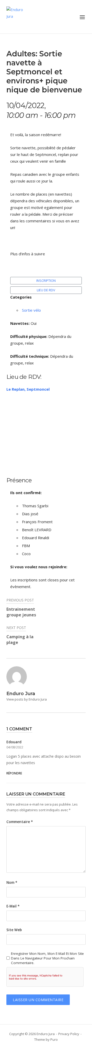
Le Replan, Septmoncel (28, 389)
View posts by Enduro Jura (26, 699)
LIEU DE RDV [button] (46, 290)
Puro (54, 1039)
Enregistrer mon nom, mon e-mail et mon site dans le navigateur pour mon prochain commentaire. (47, 958)
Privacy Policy (68, 1033)
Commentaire (19, 821)
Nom (11, 882)
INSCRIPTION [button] (46, 280)
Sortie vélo (31, 310)
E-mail (12, 906)
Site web (14, 930)
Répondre (14, 773)
